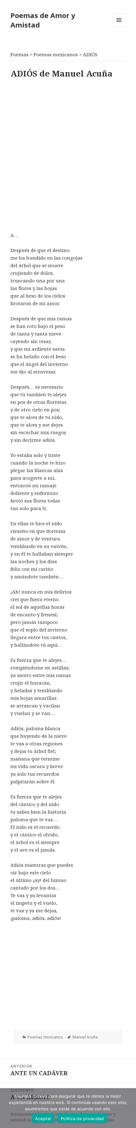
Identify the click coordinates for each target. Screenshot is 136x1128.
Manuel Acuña (85, 1037)
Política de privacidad (82, 1118)
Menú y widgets (119, 26)
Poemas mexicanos (45, 1037)
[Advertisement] (68, 154)
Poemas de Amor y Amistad (42, 19)
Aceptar (43, 1118)
